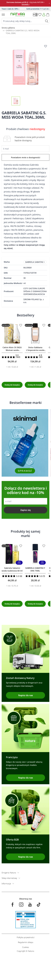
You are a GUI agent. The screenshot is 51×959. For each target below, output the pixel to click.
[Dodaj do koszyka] (12, 385)
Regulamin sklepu (25, 942)
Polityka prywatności (25, 937)
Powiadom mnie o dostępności (25, 157)
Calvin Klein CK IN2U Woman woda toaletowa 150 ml (12, 349)
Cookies (25, 947)
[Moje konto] (43, 14)
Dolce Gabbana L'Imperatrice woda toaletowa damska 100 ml (35, 349)
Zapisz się (25, 510)
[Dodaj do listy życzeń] (20, 325)
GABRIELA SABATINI (34, 262)
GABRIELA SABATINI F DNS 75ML (35, 569)
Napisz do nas (25, 695)
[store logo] (18, 14)
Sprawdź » (25, 4)
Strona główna (8, 27)
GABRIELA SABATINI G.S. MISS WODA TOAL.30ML (22, 31)
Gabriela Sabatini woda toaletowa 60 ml (12, 569)
